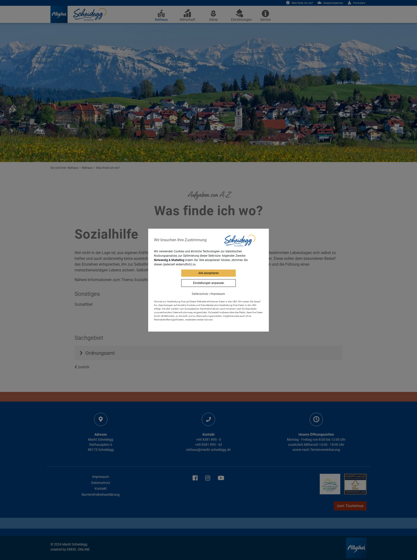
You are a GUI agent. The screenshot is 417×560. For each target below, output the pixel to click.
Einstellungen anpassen (208, 283)
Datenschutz (200, 294)
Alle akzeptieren (208, 273)
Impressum (217, 294)
